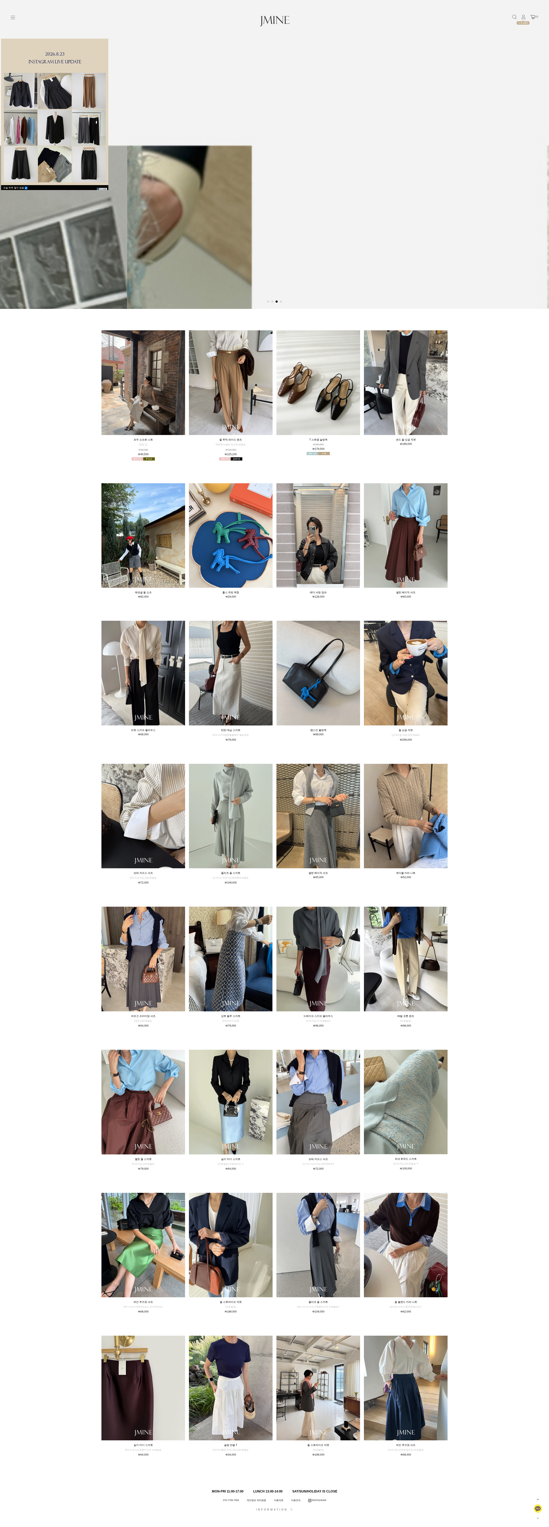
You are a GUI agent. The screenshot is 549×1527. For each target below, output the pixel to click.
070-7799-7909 (231, 1500)
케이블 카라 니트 (405, 873)
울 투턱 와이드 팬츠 (230, 439)
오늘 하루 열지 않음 (14, 187)
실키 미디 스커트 (230, 1159)
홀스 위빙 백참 (230, 592)
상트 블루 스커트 (230, 1016)
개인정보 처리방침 (256, 1500)
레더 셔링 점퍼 (318, 592)
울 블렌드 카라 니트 (406, 1301)
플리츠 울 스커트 (230, 873)
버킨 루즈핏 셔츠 (143, 1301)
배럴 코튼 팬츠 (405, 1016)
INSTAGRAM (318, 1500)
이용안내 (295, 1500)
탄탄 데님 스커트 (230, 730)
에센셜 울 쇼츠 (143, 592)
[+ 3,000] (523, 17)
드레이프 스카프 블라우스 (318, 1016)
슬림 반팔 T (230, 1445)
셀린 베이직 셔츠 (405, 592)
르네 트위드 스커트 (406, 1158)
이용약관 (278, 1500)
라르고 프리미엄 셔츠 (143, 1016)
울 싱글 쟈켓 (406, 730)
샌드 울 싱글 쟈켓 (406, 439)
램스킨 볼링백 (318, 730)
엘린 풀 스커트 (143, 1159)
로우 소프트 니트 (143, 439)
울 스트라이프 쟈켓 (231, 1301)
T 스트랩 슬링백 (318, 439)
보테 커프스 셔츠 (143, 873)
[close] (102, 189)
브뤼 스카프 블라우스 (143, 730)
